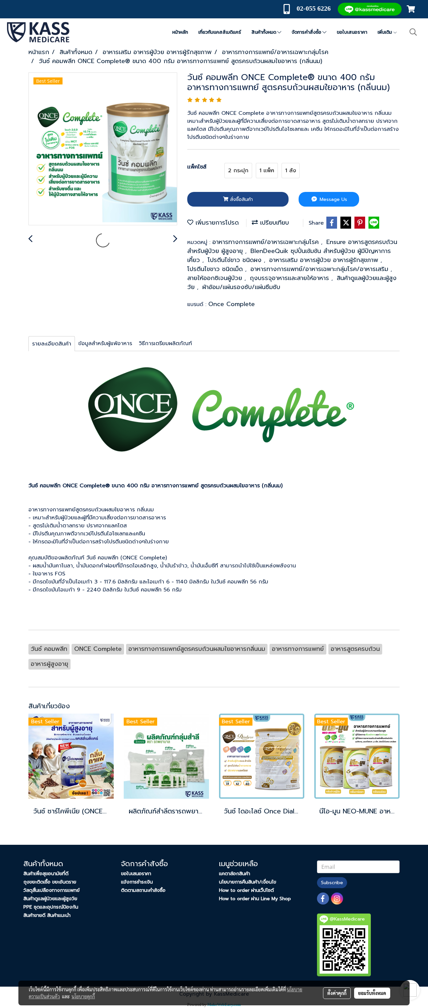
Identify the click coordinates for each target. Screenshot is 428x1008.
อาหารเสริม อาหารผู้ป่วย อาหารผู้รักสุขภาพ (325, 260)
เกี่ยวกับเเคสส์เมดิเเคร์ (219, 32)
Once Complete (231, 304)
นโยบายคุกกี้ (83, 996)
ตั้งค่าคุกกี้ (336, 993)
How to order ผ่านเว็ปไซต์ (246, 890)
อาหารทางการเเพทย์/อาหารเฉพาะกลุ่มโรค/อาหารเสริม (320, 269)
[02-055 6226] (331, 8)
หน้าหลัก (180, 32)
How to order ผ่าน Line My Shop (255, 898)
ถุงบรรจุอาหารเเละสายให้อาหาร (290, 278)
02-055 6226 (314, 8)
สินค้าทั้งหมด (264, 32)
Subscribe (332, 882)
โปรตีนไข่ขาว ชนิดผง (236, 260)
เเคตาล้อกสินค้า (234, 873)
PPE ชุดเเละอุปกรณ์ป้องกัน (50, 907)
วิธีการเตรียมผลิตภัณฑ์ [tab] (165, 343)
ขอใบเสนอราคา (352, 32)
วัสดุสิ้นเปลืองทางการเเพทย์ (51, 890)
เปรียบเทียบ (273, 222)
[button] (413, 32)
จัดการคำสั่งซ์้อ (307, 32)
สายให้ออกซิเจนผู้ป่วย (215, 278)
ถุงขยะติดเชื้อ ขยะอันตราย (49, 882)
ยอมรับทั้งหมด (372, 993)
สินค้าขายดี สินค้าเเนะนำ (47, 915)
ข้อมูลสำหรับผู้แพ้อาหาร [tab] (105, 343)
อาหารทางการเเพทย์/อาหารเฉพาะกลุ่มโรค (266, 242)
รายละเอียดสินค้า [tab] (51, 344)
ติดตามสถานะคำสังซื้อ (143, 890)
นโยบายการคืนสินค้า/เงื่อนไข (247, 882)
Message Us (332, 199)
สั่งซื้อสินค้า (240, 199)
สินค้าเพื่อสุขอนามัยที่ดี (46, 873)
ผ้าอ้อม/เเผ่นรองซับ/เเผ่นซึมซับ (241, 287)
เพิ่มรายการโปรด (216, 222)
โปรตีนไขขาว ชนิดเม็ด (216, 269)
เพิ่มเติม (385, 32)
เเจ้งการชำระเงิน (137, 882)
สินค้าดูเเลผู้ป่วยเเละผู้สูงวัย (50, 898)
